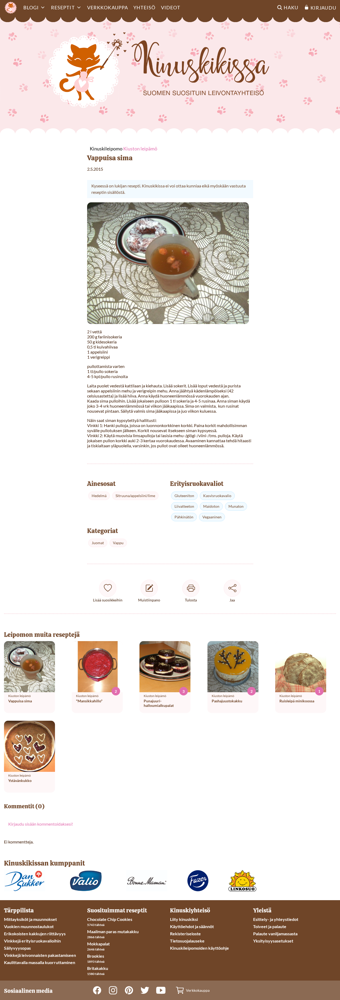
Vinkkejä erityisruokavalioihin (32, 940)
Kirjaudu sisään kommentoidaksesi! (40, 823)
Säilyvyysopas (17, 947)
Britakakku (97, 968)
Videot (170, 7)
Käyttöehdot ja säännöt (192, 926)
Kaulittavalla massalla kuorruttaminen (39, 962)
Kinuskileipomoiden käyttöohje (199, 947)
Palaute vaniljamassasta (275, 933)
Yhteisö (144, 7)
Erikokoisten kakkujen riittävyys (35, 933)
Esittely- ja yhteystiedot (275, 919)
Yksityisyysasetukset (273, 940)
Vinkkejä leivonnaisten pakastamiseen (40, 955)
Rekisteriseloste (185, 933)
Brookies (95, 955)
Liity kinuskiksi (184, 919)
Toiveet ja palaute (269, 926)
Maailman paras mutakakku (113, 931)
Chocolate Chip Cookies (109, 919)
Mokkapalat (98, 943)
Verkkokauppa (107, 7)
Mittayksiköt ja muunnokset (30, 919)
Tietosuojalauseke (187, 940)
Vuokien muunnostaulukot (29, 926)
